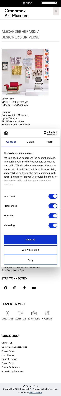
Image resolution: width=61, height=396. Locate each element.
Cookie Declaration (11, 367)
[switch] (52, 205)
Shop (27, 3)
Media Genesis (35, 393)
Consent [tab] (11, 141)
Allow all (30, 239)
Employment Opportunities (14, 347)
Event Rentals (8, 355)
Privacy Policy (8, 363)
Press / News (8, 351)
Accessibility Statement (13, 372)
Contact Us (7, 343)
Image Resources (10, 359)
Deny (30, 260)
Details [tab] (30, 141)
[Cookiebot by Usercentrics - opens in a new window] (43, 133)
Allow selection (30, 249)
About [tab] (50, 141)
